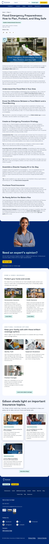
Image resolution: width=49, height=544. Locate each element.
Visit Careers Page (7, 530)
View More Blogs (24, 471)
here (6, 265)
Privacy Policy (32, 538)
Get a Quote (43, 2)
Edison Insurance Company (11, 25)
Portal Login (35, 2)
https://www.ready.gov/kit (22, 180)
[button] (11, 6)
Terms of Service (42, 538)
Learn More (8, 316)
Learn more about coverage (24, 392)
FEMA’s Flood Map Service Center (33, 93)
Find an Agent (7, 261)
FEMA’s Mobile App (35, 115)
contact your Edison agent (33, 210)
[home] (6, 2)
